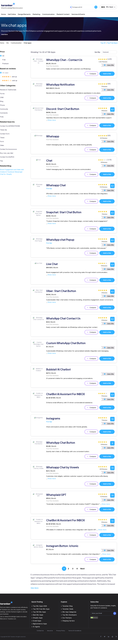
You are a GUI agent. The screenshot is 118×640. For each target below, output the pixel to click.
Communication (48, 14)
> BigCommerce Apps (39, 624)
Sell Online (12, 14)
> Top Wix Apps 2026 (39, 606)
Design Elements (24, 14)
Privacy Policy (60, 631)
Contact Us (40, 631)
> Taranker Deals (67, 609)
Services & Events (78, 14)
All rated (5, 73)
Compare (93, 74)
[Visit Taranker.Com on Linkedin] (108, 636)
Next (82, 569)
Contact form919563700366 (10, 126)
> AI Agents (35, 627)
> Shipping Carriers (68, 621)
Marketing (36, 14)
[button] (108, 7)
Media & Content (63, 14)
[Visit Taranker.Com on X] (104, 636)
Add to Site (107, 74)
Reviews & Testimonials (8, 90)
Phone (2, 105)
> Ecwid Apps (36, 621)
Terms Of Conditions (74, 631)
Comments (4, 113)
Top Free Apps (112, 43)
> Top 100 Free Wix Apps (40, 609)
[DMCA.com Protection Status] (94, 617)
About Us (50, 631)
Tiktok (2, 138)
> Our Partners (66, 618)
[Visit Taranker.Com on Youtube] (112, 636)
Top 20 (103, 43)
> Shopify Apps (36, 618)
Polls (2, 117)
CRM (2, 97)
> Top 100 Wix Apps (38, 612)
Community (4, 109)
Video (2, 145)
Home (3, 14)
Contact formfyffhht (7, 157)
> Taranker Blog (66, 606)
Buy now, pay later (6, 153)
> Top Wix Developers (69, 615)
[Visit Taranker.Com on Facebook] (100, 636)
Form (2, 141)
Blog (1, 101)
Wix (7, 43)
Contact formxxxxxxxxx (8, 149)
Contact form (4, 134)
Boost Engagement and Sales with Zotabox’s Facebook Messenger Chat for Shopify (12, 172)
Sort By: (97, 52)
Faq (1, 161)
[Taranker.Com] (8, 4)
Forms (2, 93)
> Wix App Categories (68, 612)
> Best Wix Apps (37, 615)
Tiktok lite (3, 130)
